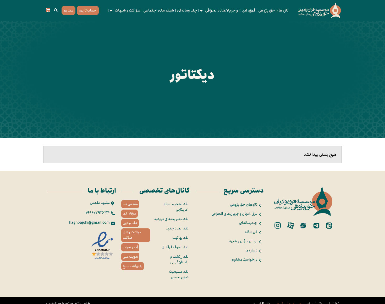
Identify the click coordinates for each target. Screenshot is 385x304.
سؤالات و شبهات (127, 10)
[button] (55, 10)
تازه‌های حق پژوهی (273, 10)
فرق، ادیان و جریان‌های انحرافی (230, 10)
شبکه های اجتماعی (158, 10)
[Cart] (48, 10)
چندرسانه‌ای (187, 10)
